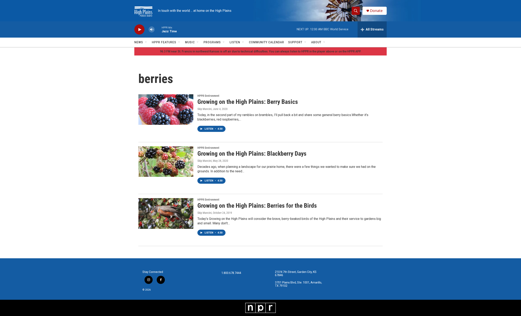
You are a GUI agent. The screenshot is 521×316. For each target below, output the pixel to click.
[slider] (158, 29)
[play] (139, 29)
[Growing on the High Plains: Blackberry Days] (165, 161)
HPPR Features (164, 42)
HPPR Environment (208, 95)
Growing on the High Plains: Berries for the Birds (257, 205)
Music (190, 42)
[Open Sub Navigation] (146, 42)
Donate (376, 11)
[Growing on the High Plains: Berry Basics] (165, 109)
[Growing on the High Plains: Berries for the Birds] (165, 213)
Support (295, 42)
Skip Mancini (204, 109)
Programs (212, 42)
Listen (235, 42)
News (138, 42)
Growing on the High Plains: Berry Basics (247, 101)
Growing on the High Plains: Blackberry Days (251, 153)
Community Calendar (266, 42)
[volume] (151, 29)
